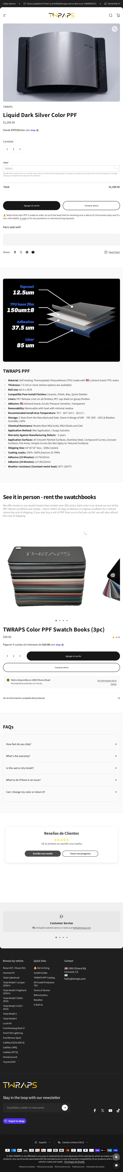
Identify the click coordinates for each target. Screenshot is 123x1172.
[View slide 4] (67, 937)
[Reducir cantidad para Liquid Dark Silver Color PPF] (6, 149)
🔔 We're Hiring (41, 968)
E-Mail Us (38, 1004)
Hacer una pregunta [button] (80, 853)
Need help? (114, 252)
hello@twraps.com (82, 927)
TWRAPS (8, 106)
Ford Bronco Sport (12, 1037)
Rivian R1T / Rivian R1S (14, 968)
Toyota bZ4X (9, 1061)
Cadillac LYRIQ (10, 1047)
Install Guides (40, 972)
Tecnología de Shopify (74, 1161)
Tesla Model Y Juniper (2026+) (14, 984)
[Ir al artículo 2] (60, 620)
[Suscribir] (65, 1108)
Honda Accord (10, 1057)
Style (6, 162)
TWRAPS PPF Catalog (44, 977)
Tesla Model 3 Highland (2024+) (14, 992)
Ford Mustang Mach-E (14, 1028)
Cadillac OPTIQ (10, 1052)
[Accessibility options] (116, 1157)
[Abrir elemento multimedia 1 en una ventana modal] (115, 29)
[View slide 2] (60, 937)
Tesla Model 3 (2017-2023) (13, 1007)
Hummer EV (9, 972)
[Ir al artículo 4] (67, 620)
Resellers (38, 999)
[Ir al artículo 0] (56, 620)
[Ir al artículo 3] (63, 620)
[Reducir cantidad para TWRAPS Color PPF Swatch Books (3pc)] (6, 656)
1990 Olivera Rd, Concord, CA (75, 970)
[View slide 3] (63, 937)
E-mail (23, 218)
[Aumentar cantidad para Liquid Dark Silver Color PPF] (20, 149)
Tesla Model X (10, 1018)
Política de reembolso (27, 1167)
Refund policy (41, 995)
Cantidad (8, 141)
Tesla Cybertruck (11, 977)
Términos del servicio (62, 1167)
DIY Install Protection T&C (44, 984)
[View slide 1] (56, 937)
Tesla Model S (10, 1013)
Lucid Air (7, 1023)
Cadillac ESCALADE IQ (13, 1042)
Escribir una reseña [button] (42, 853)
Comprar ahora (91, 205)
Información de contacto (95, 1167)
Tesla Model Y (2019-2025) (13, 1000)
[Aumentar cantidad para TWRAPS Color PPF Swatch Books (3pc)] (20, 656)
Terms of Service (42, 990)
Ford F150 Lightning (13, 1033)
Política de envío (78, 1167)
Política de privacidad (45, 1167)
